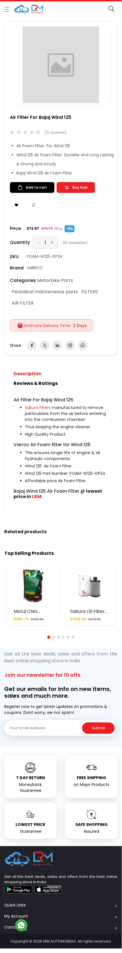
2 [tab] (54, 637)
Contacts (13, 927)
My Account (16, 916)
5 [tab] (68, 637)
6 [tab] (73, 637)
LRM (37, 496)
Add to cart (36, 187)
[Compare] (33, 205)
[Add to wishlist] (16, 205)
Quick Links (15, 905)
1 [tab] (49, 637)
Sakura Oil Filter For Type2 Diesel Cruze (88, 611)
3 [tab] (58, 637)
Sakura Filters (38, 407)
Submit (98, 728)
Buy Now (79, 187)
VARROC (35, 268)
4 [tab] (63, 637)
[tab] (31, 374)
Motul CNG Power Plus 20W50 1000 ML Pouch (30, 611)
